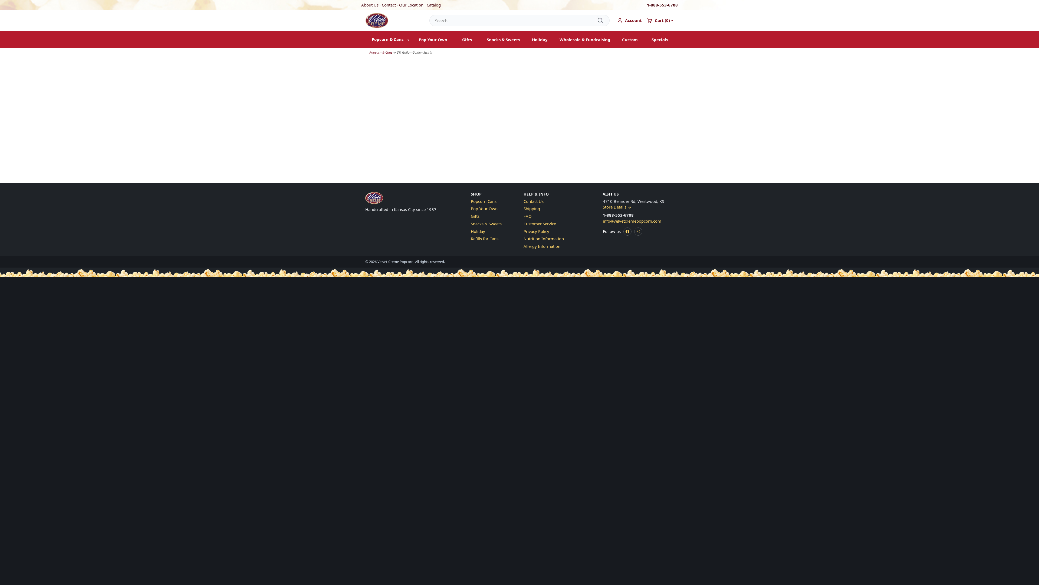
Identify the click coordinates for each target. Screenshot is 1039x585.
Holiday (540, 39)
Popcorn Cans (484, 201)
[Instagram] (638, 231)
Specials (660, 39)
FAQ (528, 216)
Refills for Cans (484, 238)
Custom (630, 39)
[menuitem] (389, 39)
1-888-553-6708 (662, 5)
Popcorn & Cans (380, 52)
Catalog (434, 5)
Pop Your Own (433, 39)
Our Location (411, 5)
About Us (370, 5)
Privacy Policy (536, 231)
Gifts (467, 39)
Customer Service (540, 223)
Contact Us (534, 201)
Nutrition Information (544, 238)
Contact (389, 5)
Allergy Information (542, 246)
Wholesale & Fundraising (585, 39)
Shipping (532, 208)
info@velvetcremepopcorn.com (632, 221)
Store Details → (617, 207)
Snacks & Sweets (503, 39)
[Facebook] (627, 231)
